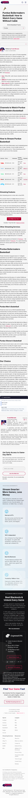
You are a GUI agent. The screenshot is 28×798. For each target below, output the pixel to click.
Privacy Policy (18, 752)
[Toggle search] (22, 2)
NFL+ (4, 748)
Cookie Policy (18, 761)
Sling (24, 184)
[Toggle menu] (25, 2)
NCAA (16, 730)
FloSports (13, 240)
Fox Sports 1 (23, 118)
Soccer (4, 732)
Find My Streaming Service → (14, 702)
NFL (16, 720)
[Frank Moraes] (4, 423)
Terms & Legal (18, 758)
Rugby (4, 730)
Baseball (5, 725)
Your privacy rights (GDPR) (19, 755)
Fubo (24, 163)
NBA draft (8, 326)
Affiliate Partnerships (9, 780)
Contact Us (17, 743)
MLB (16, 727)
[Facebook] (24, 420)
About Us (17, 738)
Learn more (16, 38)
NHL (16, 722)
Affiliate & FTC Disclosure (18, 749)
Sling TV (5, 740)
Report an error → (21, 713)
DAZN (4, 745)
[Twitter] (26, 420)
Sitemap (17, 763)
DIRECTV (4, 79)
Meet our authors (19, 740)
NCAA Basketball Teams (14, 25)
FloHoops (7, 72)
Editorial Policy (18, 745)
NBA (16, 725)
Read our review (20, 222)
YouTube (25, 179)
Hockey (4, 722)
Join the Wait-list (14, 473)
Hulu (24, 173)
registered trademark (17, 793)
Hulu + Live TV (5, 83)
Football (4, 720)
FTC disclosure (20, 778)
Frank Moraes (15, 49)
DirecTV (4, 743)
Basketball (5, 727)
